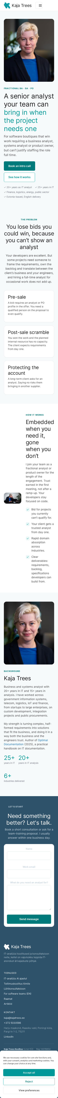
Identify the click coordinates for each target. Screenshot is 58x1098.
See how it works (19, 177)
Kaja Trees (22, 5)
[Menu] (38, 5)
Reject (29, 1081)
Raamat (8, 998)
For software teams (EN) (17, 993)
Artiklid (8, 1003)
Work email (29, 866)
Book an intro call (19, 166)
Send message (29, 919)
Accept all (29, 1072)
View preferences (29, 1090)
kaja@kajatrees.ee (14, 1017)
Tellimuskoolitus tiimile (17, 983)
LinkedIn (9, 1036)
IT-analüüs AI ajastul (15, 978)
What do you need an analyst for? (29, 882)
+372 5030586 (12, 1022)
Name (29, 848)
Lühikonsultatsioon (14, 988)
